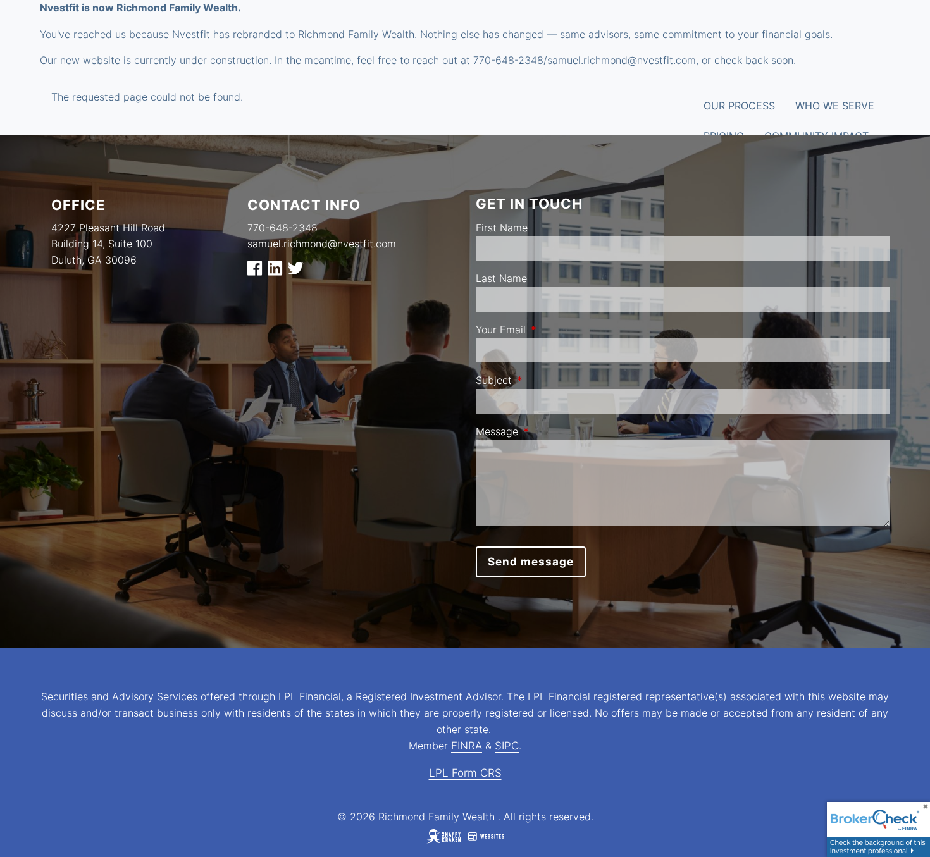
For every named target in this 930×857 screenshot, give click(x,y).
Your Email (552, 329)
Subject (545, 380)
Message (548, 431)
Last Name (501, 278)
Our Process (739, 105)
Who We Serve (834, 105)
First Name (502, 227)
